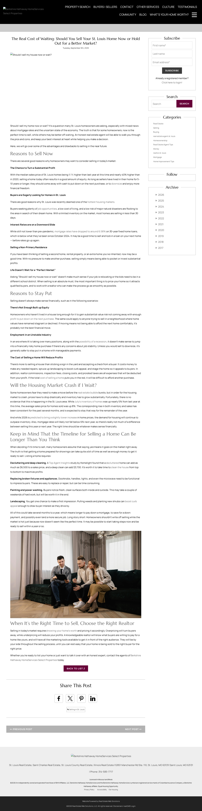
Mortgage (157, 157)
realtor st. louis (159, 153)
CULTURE (168, 7)
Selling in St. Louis (76, 709)
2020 (161, 230)
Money (156, 148)
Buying (156, 132)
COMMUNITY (127, 14)
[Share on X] (70, 698)
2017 (160, 248)
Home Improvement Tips (163, 161)
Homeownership (160, 140)
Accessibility (102, 789)
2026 (161, 194)
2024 (161, 206)
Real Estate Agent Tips (163, 144)
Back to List (75, 668)
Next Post (132, 729)
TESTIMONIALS (187, 7)
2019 (161, 236)
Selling (156, 128)
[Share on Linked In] (93, 698)
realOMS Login (130, 806)
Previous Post (22, 729)
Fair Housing (113, 789)
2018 (160, 242)
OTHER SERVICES (148, 7)
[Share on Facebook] (58, 698)
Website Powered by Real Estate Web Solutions (101, 801)
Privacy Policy (89, 789)
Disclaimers (118, 806)
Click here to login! (172, 82)
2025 (161, 200)
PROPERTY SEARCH (77, 7)
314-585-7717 (105, 771)
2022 (161, 218)
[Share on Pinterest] (81, 698)
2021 (160, 224)
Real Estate (158, 123)
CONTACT (127, 7)
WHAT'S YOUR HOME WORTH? (169, 14)
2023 (161, 212)
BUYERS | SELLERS (105, 7)
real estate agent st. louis (164, 136)
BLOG (143, 14)
